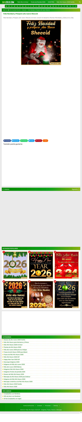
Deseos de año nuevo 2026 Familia (14, 340)
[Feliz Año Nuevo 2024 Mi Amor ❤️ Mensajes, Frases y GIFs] (67, 265)
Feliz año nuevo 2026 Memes (13, 367)
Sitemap (55, 405)
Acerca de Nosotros (28, 405)
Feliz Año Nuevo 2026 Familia (13, 384)
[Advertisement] (41, 78)
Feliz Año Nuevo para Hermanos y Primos (16, 342)
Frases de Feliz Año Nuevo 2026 (13, 354)
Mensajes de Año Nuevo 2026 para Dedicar (17, 376)
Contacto (39, 405)
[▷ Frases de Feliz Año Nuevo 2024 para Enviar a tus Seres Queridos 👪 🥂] (41, 294)
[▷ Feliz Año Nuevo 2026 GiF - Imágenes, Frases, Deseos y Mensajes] (8, 2)
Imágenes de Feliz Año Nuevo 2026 (14, 379)
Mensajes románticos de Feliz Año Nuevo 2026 (18, 381)
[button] (6, 6)
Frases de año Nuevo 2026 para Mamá (15, 352)
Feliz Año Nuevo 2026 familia (65, 2)
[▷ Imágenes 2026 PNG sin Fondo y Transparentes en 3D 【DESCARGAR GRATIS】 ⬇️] (15, 265)
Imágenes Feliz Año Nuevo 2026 (13, 369)
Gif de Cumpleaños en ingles (12, 398)
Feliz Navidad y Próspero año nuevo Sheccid (20, 14)
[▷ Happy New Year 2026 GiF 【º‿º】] (41, 265)
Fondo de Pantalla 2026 (38, 2)
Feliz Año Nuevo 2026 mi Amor (13, 345)
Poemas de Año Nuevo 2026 (12, 347)
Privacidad (48, 405)
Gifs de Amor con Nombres (12, 396)
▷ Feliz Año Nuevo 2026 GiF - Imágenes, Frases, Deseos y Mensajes (43, 409)
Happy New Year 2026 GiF (12, 359)
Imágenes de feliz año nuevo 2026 (14, 364)
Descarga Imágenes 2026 (11, 362)
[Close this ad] (81, 412)
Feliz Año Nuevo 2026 (10, 386)
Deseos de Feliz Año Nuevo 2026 (14, 374)
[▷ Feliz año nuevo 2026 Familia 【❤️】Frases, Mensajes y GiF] (67, 294)
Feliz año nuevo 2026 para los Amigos (15, 349)
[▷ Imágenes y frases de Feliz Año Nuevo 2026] (15, 294)
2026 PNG (51, 2)
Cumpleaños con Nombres (12, 394)
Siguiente (75, 189)
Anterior (6, 189)
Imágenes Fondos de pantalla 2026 (14, 372)
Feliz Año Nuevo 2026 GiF (12, 357)
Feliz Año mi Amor (22, 2)
